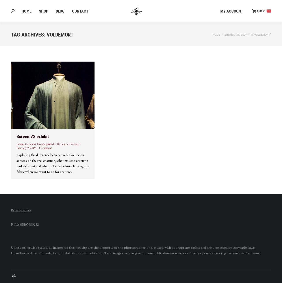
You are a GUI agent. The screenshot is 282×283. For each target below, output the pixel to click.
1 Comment (45, 148)
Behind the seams (26, 144)
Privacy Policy (21, 210)
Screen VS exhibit (33, 136)
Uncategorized (45, 144)
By (68, 144)
